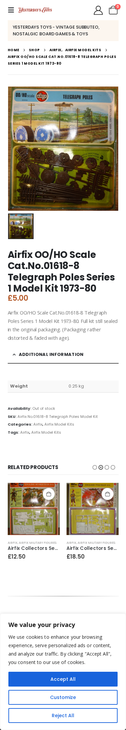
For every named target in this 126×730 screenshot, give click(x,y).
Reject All (63, 715)
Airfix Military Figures (37, 542)
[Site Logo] (35, 10)
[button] (13, 10)
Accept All (63, 679)
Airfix (37, 424)
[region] (63, 671)
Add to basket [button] (49, 494)
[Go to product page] (34, 509)
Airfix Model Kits (59, 424)
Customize (63, 697)
